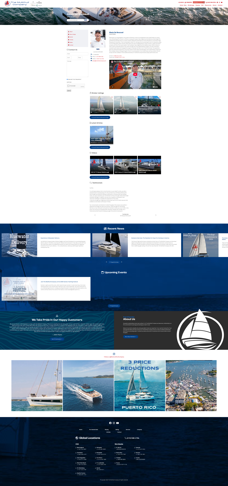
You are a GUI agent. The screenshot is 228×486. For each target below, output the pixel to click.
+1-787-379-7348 (120, 451)
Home (181, 5)
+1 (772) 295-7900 (101, 456)
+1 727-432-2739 (81, 466)
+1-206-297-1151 (81, 471)
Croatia (138, 454)
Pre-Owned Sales (93, 426)
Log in (182, 2)
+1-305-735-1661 (140, 451)
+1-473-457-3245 (140, 445)
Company (139, 426)
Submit (69, 90)
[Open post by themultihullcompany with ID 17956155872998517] (139, 382)
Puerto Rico (119, 449)
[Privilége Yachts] (39, 2)
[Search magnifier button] (204, 2)
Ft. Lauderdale (100, 459)
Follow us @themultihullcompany (114, 353)
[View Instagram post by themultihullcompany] (61, 406)
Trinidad (118, 454)
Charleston (80, 449)
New (185, 5)
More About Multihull (130, 333)
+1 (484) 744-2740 (117, 56)
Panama (138, 449)
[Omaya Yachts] (39, 5)
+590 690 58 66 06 (121, 445)
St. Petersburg (80, 464)
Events (71, 37)
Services (128, 426)
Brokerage (191, 5)
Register (189, 2)
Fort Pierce (99, 454)
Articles (71, 39)
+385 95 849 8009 (140, 456)
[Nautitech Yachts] (33, 5)
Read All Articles (115, 258)
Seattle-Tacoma (81, 469)
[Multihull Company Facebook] (217, 2)
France (118, 459)
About (214, 5)
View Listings (73, 34)
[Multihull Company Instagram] (219, 2)
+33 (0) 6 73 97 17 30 (119, 57)
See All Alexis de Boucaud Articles (100, 147)
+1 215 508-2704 (157, 16)
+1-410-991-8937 (101, 445)
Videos (71, 42)
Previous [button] (92, 105)
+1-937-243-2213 (101, 451)
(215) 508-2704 (211, 2)
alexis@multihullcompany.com (154, 20)
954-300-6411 (100, 466)
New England (80, 444)
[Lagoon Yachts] (33, 2)
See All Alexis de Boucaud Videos (100, 177)
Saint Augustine (81, 454)
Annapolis (99, 444)
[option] (102, 105)
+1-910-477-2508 (81, 456)
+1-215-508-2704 (101, 461)
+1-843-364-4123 (81, 451)
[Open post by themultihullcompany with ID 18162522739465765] (36, 382)
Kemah (98, 464)
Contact (220, 5)
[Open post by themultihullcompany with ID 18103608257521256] (191, 382)
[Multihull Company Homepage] (17, 3)
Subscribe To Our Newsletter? (74, 79)
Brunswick (99, 449)
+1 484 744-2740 (157, 18)
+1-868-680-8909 (120, 456)
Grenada (138, 444)
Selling (117, 426)
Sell (202, 5)
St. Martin (118, 444)
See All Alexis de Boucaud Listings (100, 117)
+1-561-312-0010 (81, 461)
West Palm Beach (81, 459)
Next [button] (158, 105)
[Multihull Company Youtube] (221, 2)
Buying (198, 5)
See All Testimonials (56, 335)
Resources (208, 5)
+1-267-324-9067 (81, 445)
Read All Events (114, 302)
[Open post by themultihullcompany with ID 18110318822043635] (88, 382)
